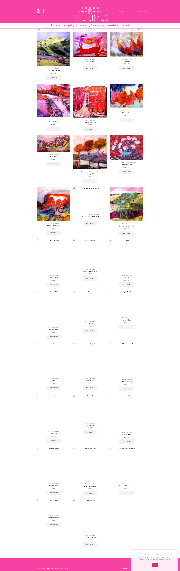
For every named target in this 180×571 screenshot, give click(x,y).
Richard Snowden (53, 68)
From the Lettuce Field (126, 226)
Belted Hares (90, 61)
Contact (125, 25)
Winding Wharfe (53, 518)
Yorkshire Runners (90, 537)
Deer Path (53, 157)
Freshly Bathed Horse (53, 225)
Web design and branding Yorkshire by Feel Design (53, 568)
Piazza (126, 277)
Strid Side (53, 433)
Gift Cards (94, 25)
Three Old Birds (126, 434)
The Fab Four (90, 425)
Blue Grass (126, 61)
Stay (103, 25)
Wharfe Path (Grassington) (126, 486)
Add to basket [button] (53, 77)
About (62, 25)
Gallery (71, 25)
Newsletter (113, 25)
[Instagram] (38, 11)
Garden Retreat (53, 278)
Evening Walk (90, 174)
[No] (176, 560)
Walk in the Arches (90, 486)
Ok (155, 565)
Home (54, 25)
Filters (40, 30)
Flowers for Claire (126, 164)
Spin (53, 380)
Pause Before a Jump (90, 271)
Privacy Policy (125, 568)
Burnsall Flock (53, 122)
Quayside (90, 323)
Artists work (84, 172)
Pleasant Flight (53, 329)
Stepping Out (90, 380)
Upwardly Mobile (53, 485)
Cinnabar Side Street (90, 122)
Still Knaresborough (126, 382)
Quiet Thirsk (127, 320)
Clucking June (126, 113)
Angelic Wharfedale (53, 70)
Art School (81, 25)
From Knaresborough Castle (90, 216)
